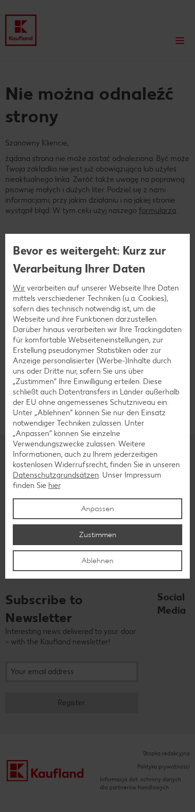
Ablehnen (97, 560)
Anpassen (97, 508)
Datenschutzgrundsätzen (56, 474)
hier (54, 485)
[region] (97, 406)
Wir (19, 287)
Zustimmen (97, 534)
